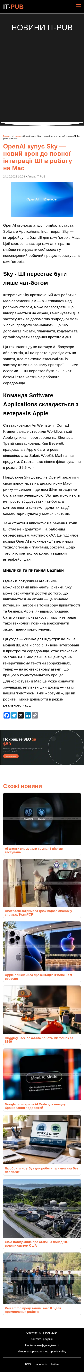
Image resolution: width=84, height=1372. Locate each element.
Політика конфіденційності (42, 1345)
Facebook (41, 1364)
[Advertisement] (42, 74)
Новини (17, 136)
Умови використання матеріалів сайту (42, 1351)
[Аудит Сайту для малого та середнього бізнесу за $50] (42, 764)
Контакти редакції (42, 1338)
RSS (28, 1364)
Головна (7, 136)
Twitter (55, 1364)
